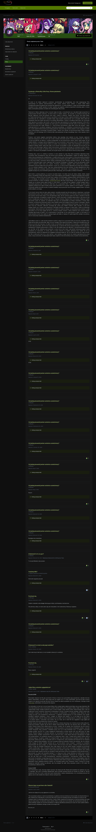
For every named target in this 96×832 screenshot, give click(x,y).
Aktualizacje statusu (10, 49)
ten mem (32, 703)
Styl (52, 826)
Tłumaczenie (45, 826)
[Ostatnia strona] (45, 45)
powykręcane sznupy (55, 180)
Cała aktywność (9, 41)
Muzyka (31, 52)
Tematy (7, 58)
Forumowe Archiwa (34, 787)
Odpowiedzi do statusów (11, 51)
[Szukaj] (90, 8)
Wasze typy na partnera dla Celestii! (40, 785)
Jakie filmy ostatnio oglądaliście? (39, 687)
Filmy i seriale (33, 689)
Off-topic (32, 597)
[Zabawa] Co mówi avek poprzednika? (41, 645)
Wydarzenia (8, 69)
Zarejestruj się (87, 3)
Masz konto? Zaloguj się (74, 3)
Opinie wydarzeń (9, 74)
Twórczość (15, 8)
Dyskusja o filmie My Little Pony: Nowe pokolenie (44, 91)
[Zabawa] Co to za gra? (36, 554)
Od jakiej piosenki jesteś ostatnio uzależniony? (43, 51)
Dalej (41, 45)
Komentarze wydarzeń (10, 71)
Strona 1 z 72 (51, 45)
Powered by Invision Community (48, 829)
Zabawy (32, 555)
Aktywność (22, 8)
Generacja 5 (33, 93)
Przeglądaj (7, 8)
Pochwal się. (32, 596)
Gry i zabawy (33, 646)
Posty (6, 61)
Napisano (33, 55)
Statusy (85, 7)
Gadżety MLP (32, 571)
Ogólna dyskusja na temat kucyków (38, 573)
